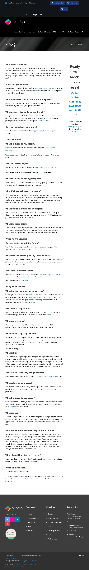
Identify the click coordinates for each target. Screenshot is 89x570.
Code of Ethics (28, 564)
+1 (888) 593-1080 (36, 15)
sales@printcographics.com (44, 88)
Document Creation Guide (45, 377)
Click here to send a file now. (46, 167)
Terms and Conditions (18, 567)
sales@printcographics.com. (49, 274)
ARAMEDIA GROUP (30, 561)
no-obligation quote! (75, 127)
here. (26, 280)
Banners (30, 514)
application (32, 297)
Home (73, 44)
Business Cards (32, 518)
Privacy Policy (19, 564)
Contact (81, 556)
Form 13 (50, 315)
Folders (30, 530)
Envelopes (31, 522)
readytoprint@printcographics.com (23, 3)
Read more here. (44, 121)
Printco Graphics (11, 558)
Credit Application (54, 530)
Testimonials (52, 539)
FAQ (49, 526)
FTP (49, 535)
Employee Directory (55, 522)
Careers (50, 514)
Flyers (29, 526)
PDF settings (12, 407)
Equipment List (53, 518)
